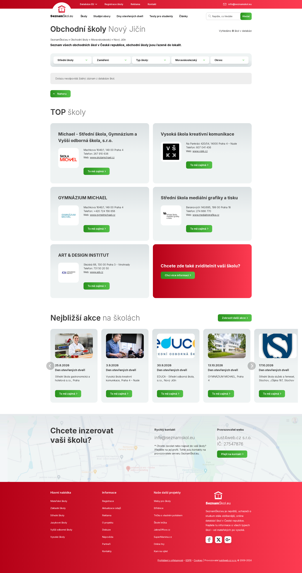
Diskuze (106, 529)
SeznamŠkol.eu (59, 39)
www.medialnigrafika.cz (206, 214)
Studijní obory (101, 16)
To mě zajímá (96, 171)
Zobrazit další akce (234, 317)
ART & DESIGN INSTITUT (83, 255)
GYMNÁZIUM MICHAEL (82, 197)
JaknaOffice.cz (162, 529)
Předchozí (50, 366)
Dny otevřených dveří (130, 16)
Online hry (159, 543)
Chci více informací (177, 275)
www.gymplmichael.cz (102, 214)
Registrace (108, 501)
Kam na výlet (161, 551)
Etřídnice (158, 508)
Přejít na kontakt (231, 454)
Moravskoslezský (101, 39)
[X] (218, 539)
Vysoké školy (57, 536)
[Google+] (227, 539)
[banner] (61, 10)
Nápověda (107, 536)
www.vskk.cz (200, 151)
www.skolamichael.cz (102, 157)
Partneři (106, 543)
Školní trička (160, 522)
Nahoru (62, 93)
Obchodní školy (79, 39)
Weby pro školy (162, 501)
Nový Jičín (120, 39)
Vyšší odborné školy (61, 529)
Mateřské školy (58, 501)
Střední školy (57, 515)
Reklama (135, 4)
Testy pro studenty (161, 16)
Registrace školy (114, 4)
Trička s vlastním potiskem (168, 515)
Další (252, 366)
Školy (84, 16)
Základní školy (58, 508)
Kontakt (152, 4)
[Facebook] (209, 539)
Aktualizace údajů (111, 508)
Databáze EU (87, 4)
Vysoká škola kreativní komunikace (197, 134)
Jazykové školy (58, 522)
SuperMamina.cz (163, 536)
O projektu (107, 522)
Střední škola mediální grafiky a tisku (199, 197)
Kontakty (107, 551)
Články (183, 16)
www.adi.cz (96, 272)
